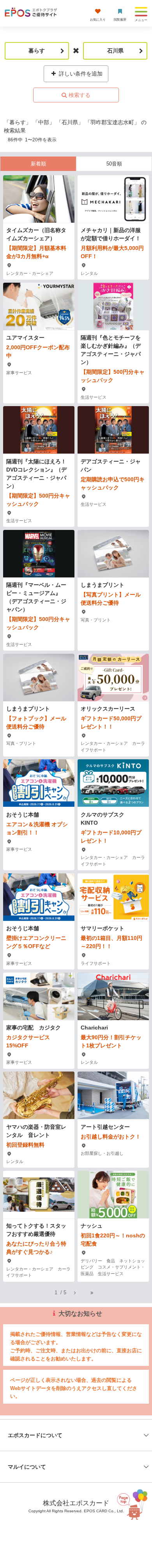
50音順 (114, 164)
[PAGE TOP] (133, 1508)
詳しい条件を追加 (80, 73)
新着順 (38, 164)
